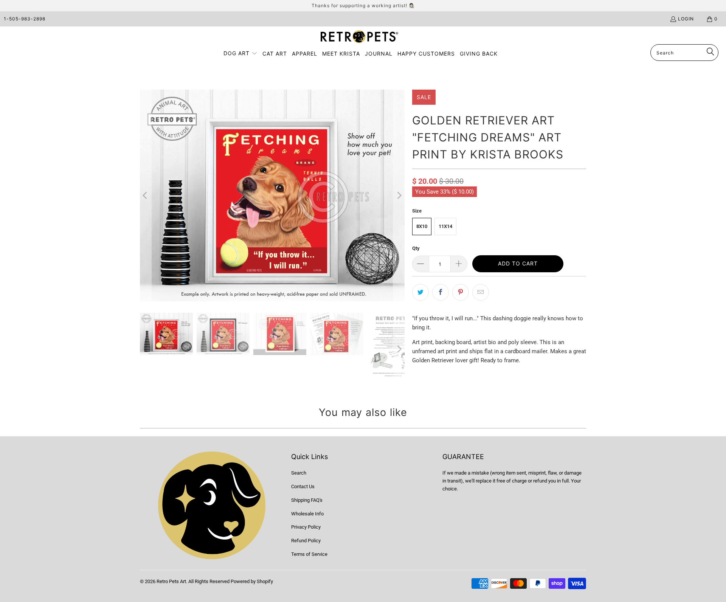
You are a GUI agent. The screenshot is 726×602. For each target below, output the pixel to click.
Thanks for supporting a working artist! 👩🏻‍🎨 (363, 5)
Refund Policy (306, 540)
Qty (416, 248)
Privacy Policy (306, 527)
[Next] (399, 195)
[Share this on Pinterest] (460, 292)
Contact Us (303, 486)
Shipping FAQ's (307, 500)
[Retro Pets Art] (359, 37)
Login (686, 19)
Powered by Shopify (252, 581)
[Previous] (146, 195)
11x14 (445, 226)
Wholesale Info (307, 514)
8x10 (421, 226)
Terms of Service (309, 554)
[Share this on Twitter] (420, 292)
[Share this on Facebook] (440, 292)
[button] (240, 53)
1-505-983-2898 (24, 19)
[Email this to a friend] (480, 292)
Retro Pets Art (171, 581)
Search (298, 473)
